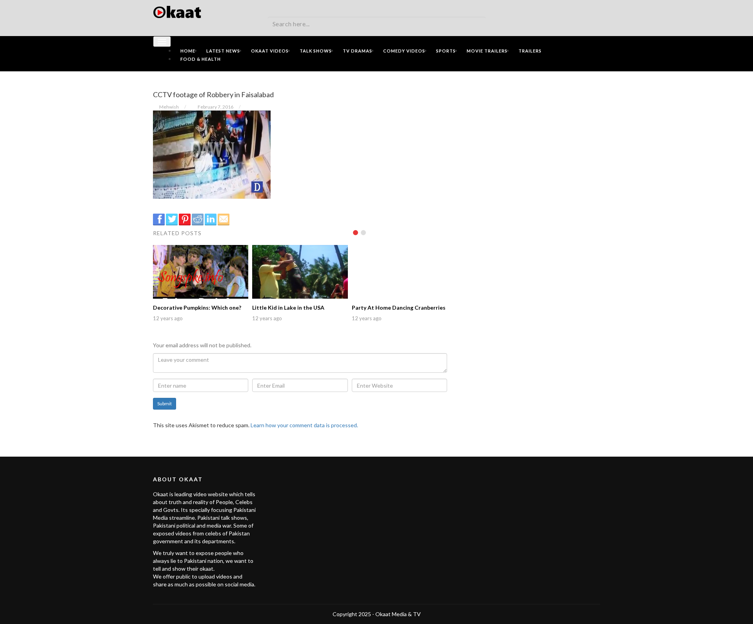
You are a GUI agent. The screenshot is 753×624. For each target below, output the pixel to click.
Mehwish (169, 107)
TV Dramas (357, 50)
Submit (164, 403)
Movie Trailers (487, 50)
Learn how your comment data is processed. (304, 425)
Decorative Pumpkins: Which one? (197, 307)
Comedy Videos (404, 50)
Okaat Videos (270, 50)
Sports (446, 50)
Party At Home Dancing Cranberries (399, 307)
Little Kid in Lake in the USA (288, 307)
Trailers (530, 50)
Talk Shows (316, 50)
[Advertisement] (529, 132)
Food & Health (200, 59)
